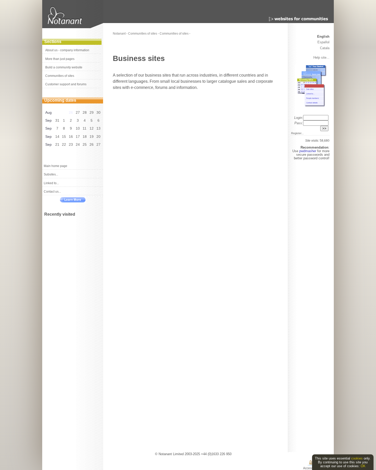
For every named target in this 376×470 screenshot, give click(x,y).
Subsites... (51, 174)
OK (363, 466)
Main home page (55, 166)
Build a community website (63, 67)
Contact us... (52, 191)
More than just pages (59, 59)
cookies (357, 458)
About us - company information (67, 50)
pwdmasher (308, 151)
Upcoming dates (60, 100)
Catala (324, 48)
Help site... (321, 57)
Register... (297, 133)
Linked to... (51, 183)
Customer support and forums (65, 84)
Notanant (119, 33)
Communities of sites (59, 76)
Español (323, 42)
